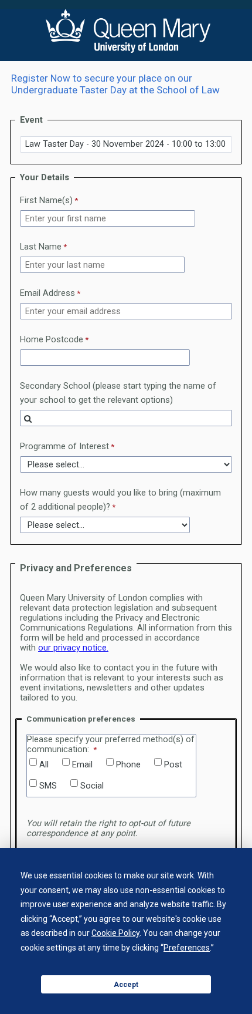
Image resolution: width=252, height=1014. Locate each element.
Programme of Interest (64, 447)
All (44, 765)
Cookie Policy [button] (115, 933)
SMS (48, 786)
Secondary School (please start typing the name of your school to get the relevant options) (118, 393)
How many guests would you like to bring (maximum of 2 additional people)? (120, 500)
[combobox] (126, 418)
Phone (128, 765)
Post (173, 765)
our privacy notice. (73, 648)
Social (92, 786)
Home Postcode (51, 340)
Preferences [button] (187, 947)
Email (82, 765)
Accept (126, 985)
